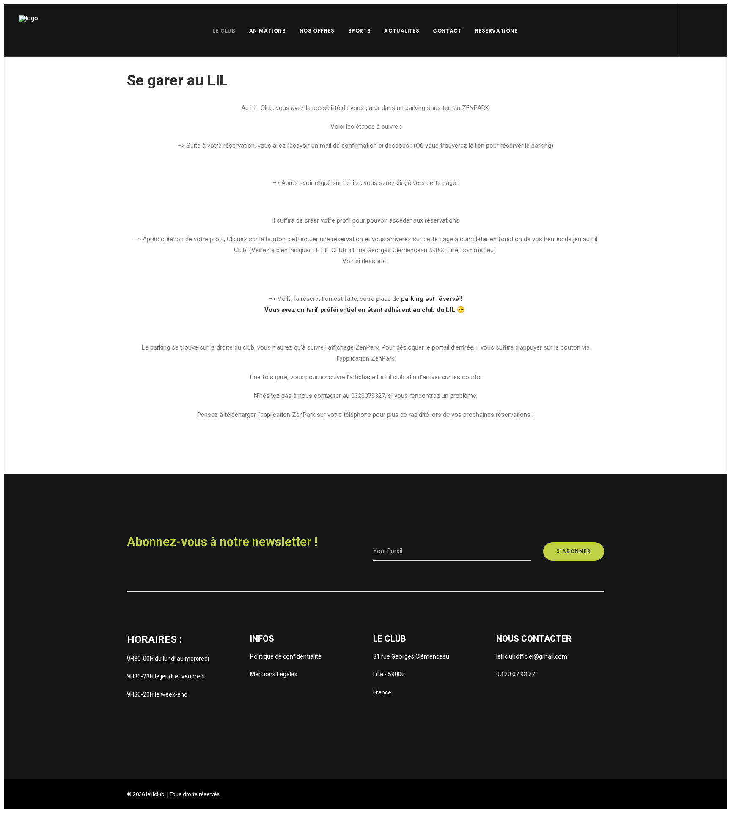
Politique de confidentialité (286, 656)
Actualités (401, 30)
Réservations (496, 30)
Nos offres (317, 30)
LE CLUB (224, 30)
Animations (267, 30)
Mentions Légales (273, 674)
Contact (447, 30)
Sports (359, 30)
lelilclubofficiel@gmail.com (531, 656)
